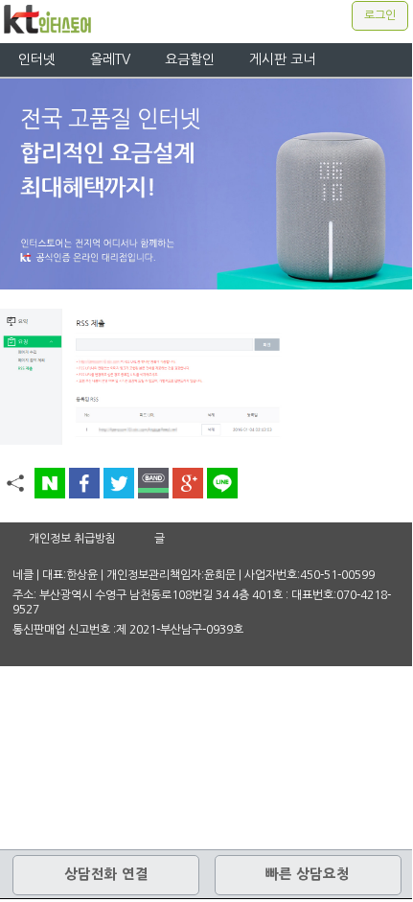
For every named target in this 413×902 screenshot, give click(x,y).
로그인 (380, 15)
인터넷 (37, 59)
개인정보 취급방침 (72, 538)
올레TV (110, 59)
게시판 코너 (282, 59)
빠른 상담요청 (307, 874)
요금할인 (190, 59)
